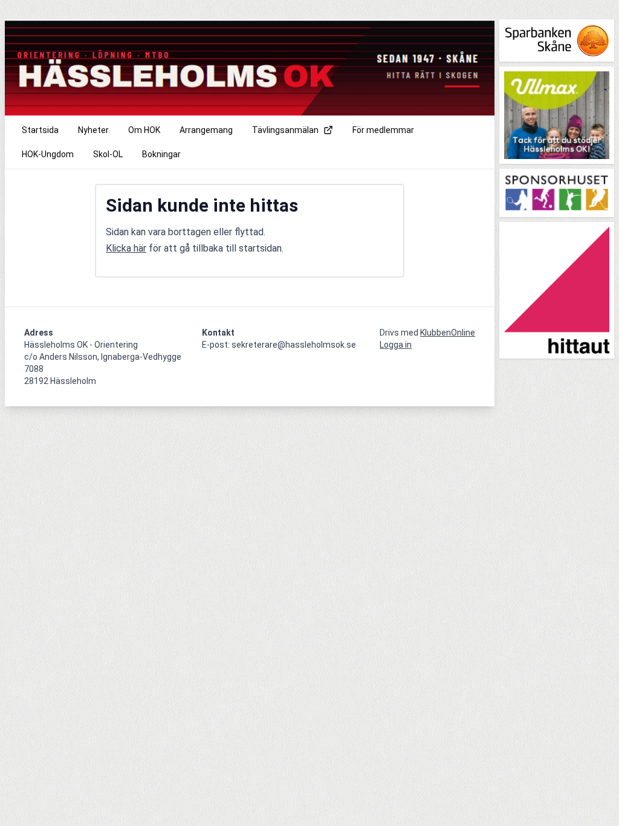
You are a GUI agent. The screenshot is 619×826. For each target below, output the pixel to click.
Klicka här (126, 248)
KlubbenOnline (447, 332)
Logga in (396, 345)
